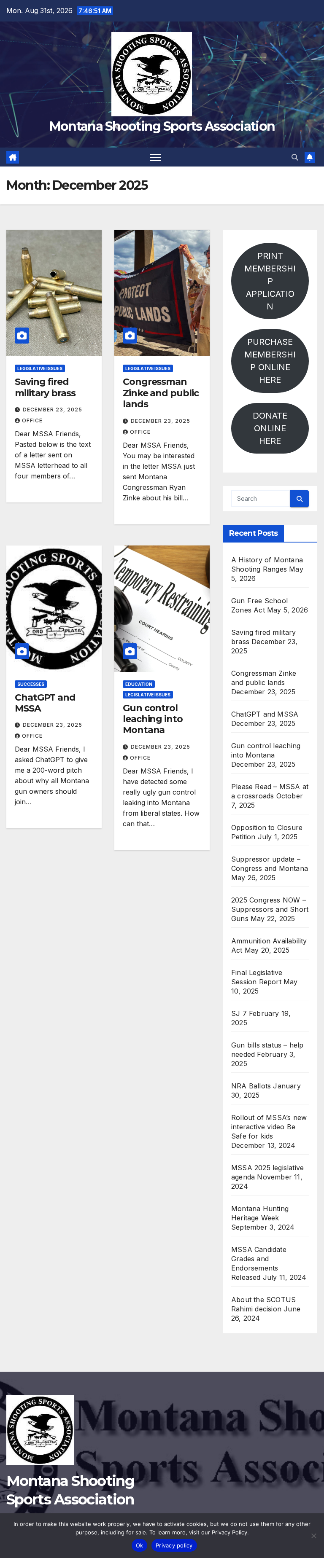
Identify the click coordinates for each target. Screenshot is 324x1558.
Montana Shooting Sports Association (162, 126)
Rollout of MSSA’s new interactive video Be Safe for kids (269, 1126)
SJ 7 (239, 1013)
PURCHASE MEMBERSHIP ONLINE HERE (270, 361)
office (32, 420)
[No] (313, 1535)
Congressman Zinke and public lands (160, 393)
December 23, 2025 (52, 409)
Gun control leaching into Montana (153, 719)
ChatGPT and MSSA (45, 703)
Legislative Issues (39, 368)
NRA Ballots (251, 1086)
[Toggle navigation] (155, 157)
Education (138, 684)
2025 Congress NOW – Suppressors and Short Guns (269, 909)
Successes (30, 684)
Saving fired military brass (45, 387)
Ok (139, 1545)
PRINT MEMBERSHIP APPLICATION (270, 281)
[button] (295, 157)
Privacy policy (174, 1545)
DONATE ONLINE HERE (270, 428)
